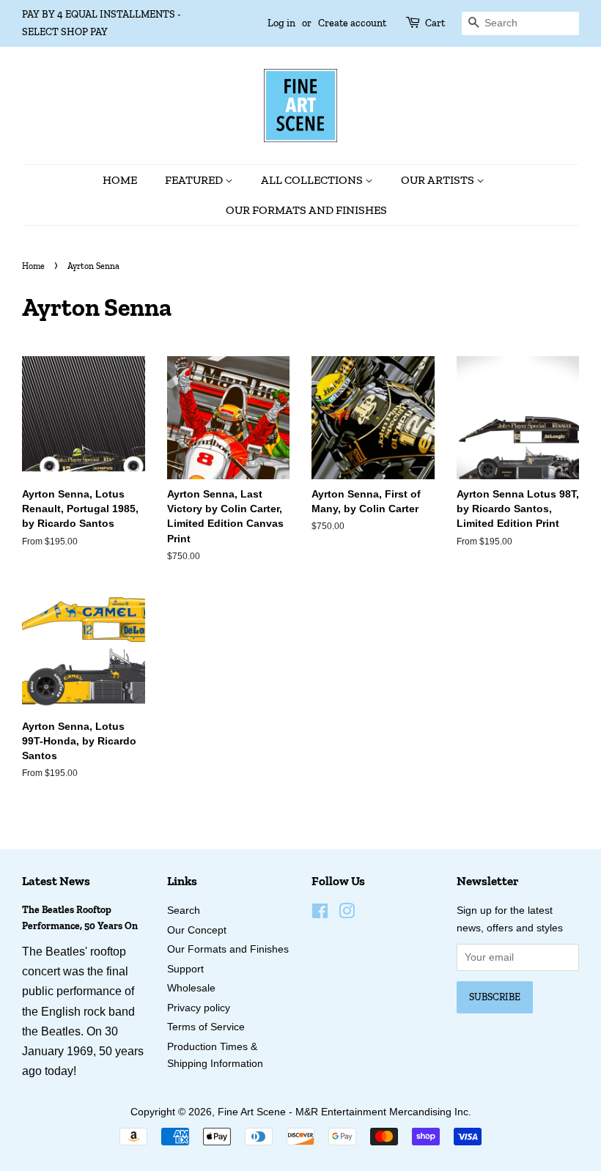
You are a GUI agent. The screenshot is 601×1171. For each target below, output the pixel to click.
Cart (435, 23)
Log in (281, 23)
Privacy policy (198, 1007)
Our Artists (438, 180)
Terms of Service (206, 1027)
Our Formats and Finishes (306, 210)
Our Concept (196, 930)
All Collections (313, 180)
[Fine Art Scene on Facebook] (319, 914)
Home (120, 180)
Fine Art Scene (252, 1112)
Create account (352, 23)
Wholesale (191, 988)
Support (185, 969)
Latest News (56, 880)
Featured (195, 180)
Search (183, 910)
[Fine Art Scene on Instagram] (347, 914)
